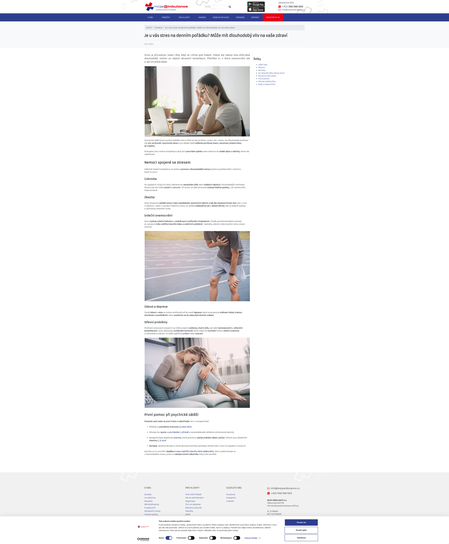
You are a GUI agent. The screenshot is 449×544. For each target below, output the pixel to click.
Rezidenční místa (152, 511)
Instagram (231, 498)
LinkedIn (230, 501)
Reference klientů (193, 508)
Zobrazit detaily (250, 538)
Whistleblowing (151, 504)
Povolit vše (301, 522)
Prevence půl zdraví (267, 76)
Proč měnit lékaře (193, 494)
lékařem (237, 169)
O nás (150, 17)
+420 (292, 6)
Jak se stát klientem (194, 498)
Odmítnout (301, 538)
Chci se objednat (193, 504)
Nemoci (261, 67)
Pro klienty (184, 17)
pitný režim (186, 427)
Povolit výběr (301, 530)
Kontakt (255, 17)
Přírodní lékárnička (267, 81)
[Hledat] (230, 6)
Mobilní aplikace (221, 17)
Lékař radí (262, 65)
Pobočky (166, 17)
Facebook (230, 494)
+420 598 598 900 (281, 493)
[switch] (191, 538)
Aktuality (148, 501)
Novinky (262, 70)
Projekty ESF (150, 508)
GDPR (187, 514)
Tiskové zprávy (151, 514)
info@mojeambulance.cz (293, 10)
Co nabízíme (150, 498)
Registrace (190, 501)
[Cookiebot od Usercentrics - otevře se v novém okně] (143, 539)
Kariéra (202, 17)
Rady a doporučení (266, 84)
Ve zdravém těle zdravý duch (271, 73)
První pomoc (264, 79)
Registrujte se (273, 17)
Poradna (240, 17)
